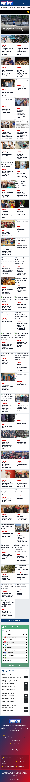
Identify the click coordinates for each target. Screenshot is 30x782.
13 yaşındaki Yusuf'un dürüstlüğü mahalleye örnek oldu (7, 214)
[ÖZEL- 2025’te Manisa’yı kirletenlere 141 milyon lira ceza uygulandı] (8, 398)
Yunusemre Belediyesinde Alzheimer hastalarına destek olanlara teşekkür (7, 135)
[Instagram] (13, 750)
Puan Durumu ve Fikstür (7, 762)
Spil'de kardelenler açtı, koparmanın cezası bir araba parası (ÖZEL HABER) (22, 367)
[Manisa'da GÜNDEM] (7, 3)
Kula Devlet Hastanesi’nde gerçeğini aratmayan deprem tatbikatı (22, 538)
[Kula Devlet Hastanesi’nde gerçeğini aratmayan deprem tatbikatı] (22, 528)
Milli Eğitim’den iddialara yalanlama (21, 593)
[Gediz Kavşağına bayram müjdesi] (8, 314)
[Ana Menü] (27, 3)
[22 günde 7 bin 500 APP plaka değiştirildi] (22, 222)
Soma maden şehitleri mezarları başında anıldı (22, 213)
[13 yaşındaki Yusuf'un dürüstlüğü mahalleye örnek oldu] (8, 204)
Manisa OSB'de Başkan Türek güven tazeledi (6, 308)
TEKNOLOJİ (12, 8)
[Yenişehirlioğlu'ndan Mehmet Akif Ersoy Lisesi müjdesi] (22, 335)
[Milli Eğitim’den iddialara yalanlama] (22, 586)
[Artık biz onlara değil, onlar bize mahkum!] (22, 81)
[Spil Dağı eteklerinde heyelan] (8, 355)
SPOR (24, 772)
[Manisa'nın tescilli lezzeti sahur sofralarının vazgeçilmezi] (8, 281)
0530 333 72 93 (16, 740)
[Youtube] (16, 750)
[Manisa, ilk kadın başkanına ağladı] (22, 434)
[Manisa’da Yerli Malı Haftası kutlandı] (22, 491)
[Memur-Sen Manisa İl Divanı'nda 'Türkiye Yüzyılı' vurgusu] (8, 164)
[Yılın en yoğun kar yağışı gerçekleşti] (22, 240)
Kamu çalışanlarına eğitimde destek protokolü (22, 384)
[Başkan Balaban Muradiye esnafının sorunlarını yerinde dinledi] (8, 83)
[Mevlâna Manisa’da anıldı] (22, 416)
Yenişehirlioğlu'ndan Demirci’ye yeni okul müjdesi (7, 535)
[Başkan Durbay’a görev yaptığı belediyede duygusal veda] (8, 455)
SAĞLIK (25, 773)
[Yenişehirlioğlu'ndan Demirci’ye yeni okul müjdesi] (8, 527)
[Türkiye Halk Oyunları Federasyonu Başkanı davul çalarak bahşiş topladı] (22, 102)
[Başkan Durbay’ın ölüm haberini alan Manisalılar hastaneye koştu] (8, 474)
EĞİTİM (15, 775)
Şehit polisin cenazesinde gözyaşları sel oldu (7, 234)
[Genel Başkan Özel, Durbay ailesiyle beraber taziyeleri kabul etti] (8, 434)
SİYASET (16, 773)
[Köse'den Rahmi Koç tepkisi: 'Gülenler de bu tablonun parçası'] (22, 165)
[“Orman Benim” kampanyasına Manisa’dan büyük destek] (22, 184)
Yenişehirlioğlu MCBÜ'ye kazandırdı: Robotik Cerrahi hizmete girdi (21, 271)
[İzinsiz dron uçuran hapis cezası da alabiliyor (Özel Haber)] (22, 568)
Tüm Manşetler (21, 761)
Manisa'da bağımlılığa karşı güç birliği (7, 154)
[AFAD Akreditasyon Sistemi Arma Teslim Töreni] (8, 101)
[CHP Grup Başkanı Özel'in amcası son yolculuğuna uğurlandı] (8, 184)
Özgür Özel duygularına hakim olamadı (22, 464)
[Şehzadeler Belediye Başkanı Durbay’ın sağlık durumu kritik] (22, 509)
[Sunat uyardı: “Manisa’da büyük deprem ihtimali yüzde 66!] (8, 261)
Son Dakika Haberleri (9, 766)
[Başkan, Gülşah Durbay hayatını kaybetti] (8, 492)
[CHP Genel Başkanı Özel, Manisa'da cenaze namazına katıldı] (22, 398)
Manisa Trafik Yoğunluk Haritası (20, 758)
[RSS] (19, 750)
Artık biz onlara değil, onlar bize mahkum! (21, 88)
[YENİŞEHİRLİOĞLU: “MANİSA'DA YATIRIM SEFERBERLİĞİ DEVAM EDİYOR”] (22, 316)
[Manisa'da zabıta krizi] (8, 418)
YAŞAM (21, 773)
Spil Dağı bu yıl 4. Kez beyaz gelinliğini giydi (21, 306)
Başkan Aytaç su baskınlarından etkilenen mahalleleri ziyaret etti (7, 347)
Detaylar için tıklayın (15, 665)
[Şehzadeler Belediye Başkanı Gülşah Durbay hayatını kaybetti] (22, 474)
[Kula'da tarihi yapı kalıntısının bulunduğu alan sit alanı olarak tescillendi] (22, 124)
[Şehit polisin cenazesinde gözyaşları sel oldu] (8, 224)
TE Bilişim (19, 779)
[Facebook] (11, 750)
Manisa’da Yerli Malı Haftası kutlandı (21, 498)
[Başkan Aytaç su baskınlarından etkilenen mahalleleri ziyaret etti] (8, 336)
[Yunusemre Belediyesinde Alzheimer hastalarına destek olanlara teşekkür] (8, 124)
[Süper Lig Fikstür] (27, 671)
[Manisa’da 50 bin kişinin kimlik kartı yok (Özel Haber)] (8, 587)
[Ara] (25, 3)
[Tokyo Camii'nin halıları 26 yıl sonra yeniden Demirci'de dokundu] (8, 377)
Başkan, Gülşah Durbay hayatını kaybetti (6, 500)
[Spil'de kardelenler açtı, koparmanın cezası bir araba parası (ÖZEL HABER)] (22, 357)
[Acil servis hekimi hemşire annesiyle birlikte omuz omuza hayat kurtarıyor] (8, 61)
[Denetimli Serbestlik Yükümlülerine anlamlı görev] (8, 569)
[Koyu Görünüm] (23, 3)
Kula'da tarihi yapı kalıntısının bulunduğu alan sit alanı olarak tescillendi (22, 135)
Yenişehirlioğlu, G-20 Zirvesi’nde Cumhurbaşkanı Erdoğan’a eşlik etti (22, 559)
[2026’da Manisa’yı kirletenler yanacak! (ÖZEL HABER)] (22, 280)
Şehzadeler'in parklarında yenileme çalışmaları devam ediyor (22, 155)
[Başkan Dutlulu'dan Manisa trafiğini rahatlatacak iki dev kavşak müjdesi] (22, 39)
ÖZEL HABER (21, 8)
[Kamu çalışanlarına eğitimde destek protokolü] (22, 376)
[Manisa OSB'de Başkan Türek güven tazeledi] (8, 299)
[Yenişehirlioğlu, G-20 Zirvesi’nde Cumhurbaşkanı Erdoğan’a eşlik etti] (22, 548)
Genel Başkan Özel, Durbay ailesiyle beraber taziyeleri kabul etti (7, 445)
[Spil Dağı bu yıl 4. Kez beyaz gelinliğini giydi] (22, 298)
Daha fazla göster (15, 620)
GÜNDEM (4, 8)
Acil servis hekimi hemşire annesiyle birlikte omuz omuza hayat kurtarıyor (7, 72)
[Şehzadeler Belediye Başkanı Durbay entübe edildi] (8, 509)
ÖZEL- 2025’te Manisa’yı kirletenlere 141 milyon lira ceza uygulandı (7, 408)
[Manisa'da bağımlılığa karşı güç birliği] (8, 145)
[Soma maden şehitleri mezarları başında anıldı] (22, 204)
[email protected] (20, 737)
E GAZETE (4, 773)
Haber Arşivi (21, 766)
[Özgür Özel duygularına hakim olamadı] (22, 455)
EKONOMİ (10, 773)
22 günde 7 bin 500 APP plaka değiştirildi (21, 229)
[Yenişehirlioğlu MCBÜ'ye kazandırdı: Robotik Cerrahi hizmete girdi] (22, 261)
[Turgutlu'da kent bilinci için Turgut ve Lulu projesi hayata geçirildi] (8, 242)
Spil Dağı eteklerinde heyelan (5, 362)
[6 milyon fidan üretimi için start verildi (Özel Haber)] (8, 547)
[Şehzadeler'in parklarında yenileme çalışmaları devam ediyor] (22, 145)
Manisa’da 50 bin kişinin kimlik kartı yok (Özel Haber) (7, 595)
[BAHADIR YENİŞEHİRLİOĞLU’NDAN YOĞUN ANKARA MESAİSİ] (8, 603)
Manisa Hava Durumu (6, 758)
